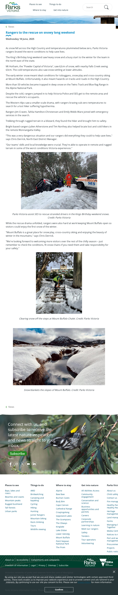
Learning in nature (90, 525)
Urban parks (11, 511)
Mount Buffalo (63, 537)
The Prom (60, 547)
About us (9, 559)
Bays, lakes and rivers (12, 492)
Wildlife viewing (38, 529)
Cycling (34, 504)
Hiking (34, 507)
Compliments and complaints (45, 559)
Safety (84, 532)
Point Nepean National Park (62, 542)
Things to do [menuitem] (55, 4)
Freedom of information (16, 565)
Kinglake (60, 526)
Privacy (11, 458)
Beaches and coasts (14, 497)
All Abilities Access (90, 490)
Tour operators (88, 539)
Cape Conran (62, 505)
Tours (33, 525)
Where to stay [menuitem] (39, 10)
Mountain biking (38, 518)
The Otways (61, 523)
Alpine (59, 490)
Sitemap (52, 565)
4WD (33, 490)
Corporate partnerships (87, 520)
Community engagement (87, 495)
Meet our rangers (89, 529)
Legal (33, 565)
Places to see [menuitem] (35, 4)
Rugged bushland (13, 504)
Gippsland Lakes (64, 516)
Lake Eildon (61, 530)
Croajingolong (62, 512)
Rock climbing (37, 522)
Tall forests (10, 507)
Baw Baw (60, 494)
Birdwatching (37, 494)
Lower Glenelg (63, 534)
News (11, 26)
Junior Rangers (38, 515)
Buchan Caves (63, 498)
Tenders (85, 536)
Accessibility (22, 559)
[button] (106, 7)
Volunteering (87, 543)
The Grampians (63, 519)
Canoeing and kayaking (37, 499)
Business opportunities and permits (90, 509)
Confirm (59, 589)
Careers (85, 515)
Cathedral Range (64, 508)
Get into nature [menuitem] (61, 10)
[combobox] (97, 7)
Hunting (34, 511)
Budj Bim (60, 501)
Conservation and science (89, 501)
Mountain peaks (13, 500)
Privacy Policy (84, 582)
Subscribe (17, 453)
